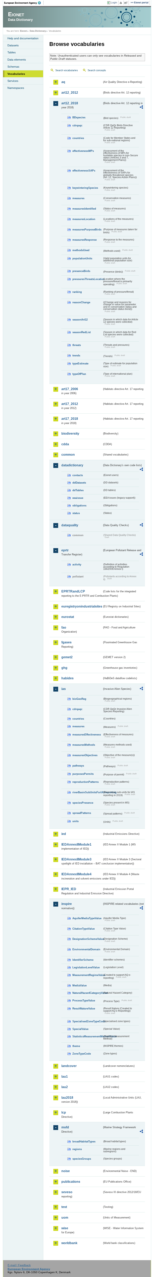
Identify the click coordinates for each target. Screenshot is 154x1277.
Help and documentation (22, 38)
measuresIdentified (84, 208)
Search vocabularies (66, 70)
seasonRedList (81, 332)
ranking (77, 291)
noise (65, 1171)
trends (76, 355)
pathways (78, 765)
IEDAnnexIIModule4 (76, 874)
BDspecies (78, 117)
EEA (24, 3)
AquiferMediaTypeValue (86, 918)
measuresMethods (83, 744)
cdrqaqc (77, 125)
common (68, 454)
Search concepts (97, 70)
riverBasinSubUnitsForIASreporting (87, 792)
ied (63, 834)
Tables (11, 52)
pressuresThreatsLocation (87, 279)
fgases (66, 642)
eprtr (65, 550)
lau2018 (67, 1097)
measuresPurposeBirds (86, 229)
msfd (65, 1127)
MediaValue (79, 985)
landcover (69, 1066)
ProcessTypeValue (83, 1000)
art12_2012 (69, 92)
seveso (66, 1192)
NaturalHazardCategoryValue (87, 992)
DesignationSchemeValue (87, 938)
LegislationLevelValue (86, 967)
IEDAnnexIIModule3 (76, 859)
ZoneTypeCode (81, 1053)
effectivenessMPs (83, 150)
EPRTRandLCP (73, 591)
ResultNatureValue (83, 1008)
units (75, 821)
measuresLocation (83, 219)
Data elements (16, 59)
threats (76, 345)
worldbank (69, 1243)
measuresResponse (84, 239)
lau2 (64, 1087)
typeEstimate (80, 363)
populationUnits (82, 258)
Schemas (13, 66)
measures (78, 198)
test (64, 1207)
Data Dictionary (38, 31)
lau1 (64, 1076)
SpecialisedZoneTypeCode (87, 1021)
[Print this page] (121, 3)
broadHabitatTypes (83, 1141)
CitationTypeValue (83, 928)
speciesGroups (81, 1158)
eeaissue (77, 497)
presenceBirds (81, 271)
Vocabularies (16, 73)
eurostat (67, 617)
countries (78, 138)
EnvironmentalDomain (86, 949)
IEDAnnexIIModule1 (76, 844)
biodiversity (70, 433)
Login (114, 2)
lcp (63, 1112)
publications (70, 1181)
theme (76, 1046)
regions (77, 1149)
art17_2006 (69, 389)
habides (67, 678)
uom (64, 1217)
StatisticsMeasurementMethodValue (87, 1036)
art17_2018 (69, 418)
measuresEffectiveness (86, 734)
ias (63, 689)
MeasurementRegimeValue (87, 975)
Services (12, 80)
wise (64, 1228)
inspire (66, 904)
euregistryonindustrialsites (81, 606)
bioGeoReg (79, 698)
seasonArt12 (80, 319)
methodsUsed (80, 250)
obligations (79, 505)
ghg (64, 667)
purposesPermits (83, 773)
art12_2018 (69, 103)
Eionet (23, 31)
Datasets (13, 45)
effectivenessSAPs (83, 170)
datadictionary (72, 465)
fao (63, 627)
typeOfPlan (79, 373)
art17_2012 (69, 404)
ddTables (78, 490)
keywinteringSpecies (85, 187)
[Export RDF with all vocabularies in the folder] (141, 107)
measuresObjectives (84, 755)
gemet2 (67, 657)
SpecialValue (80, 1029)
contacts (77, 475)
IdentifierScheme (82, 959)
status (76, 513)
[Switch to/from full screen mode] (126, 3)
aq (63, 82)
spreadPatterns (81, 812)
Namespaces (15, 87)
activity (76, 564)
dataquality (69, 525)
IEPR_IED (68, 889)
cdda (65, 444)
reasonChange (81, 302)
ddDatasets (79, 482)
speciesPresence (82, 802)
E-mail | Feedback (19, 1265)
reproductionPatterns (85, 781)
